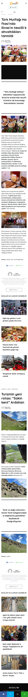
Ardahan (9, 556)
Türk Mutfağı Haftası (18, 259)
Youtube (14, 7)
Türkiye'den (14, 389)
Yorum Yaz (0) (13, 289)
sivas (12, 259)
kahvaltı (8, 259)
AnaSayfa (10, 14)
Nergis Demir (7, 407)
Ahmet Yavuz (7, 40)
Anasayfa (3, 14)
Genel (9, 389)
